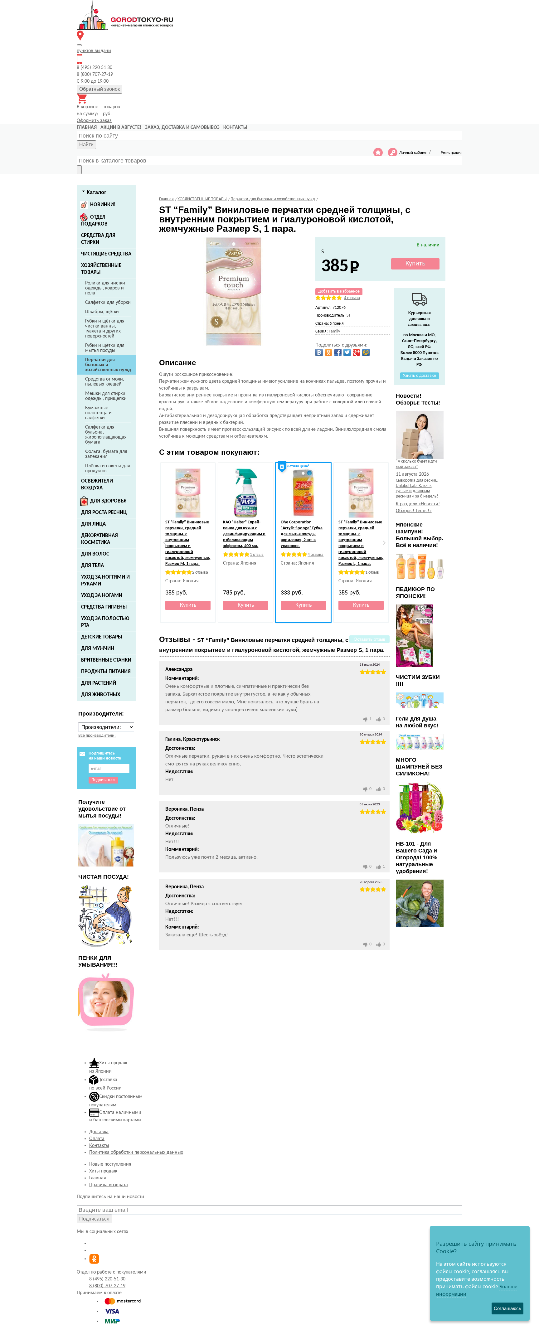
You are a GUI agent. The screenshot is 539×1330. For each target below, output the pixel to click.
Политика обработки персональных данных (136, 1152)
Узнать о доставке (419, 375)
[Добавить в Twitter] (347, 352)
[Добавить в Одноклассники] (328, 352)
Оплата (96, 1138)
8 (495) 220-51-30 (107, 1279)
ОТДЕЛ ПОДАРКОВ (94, 221)
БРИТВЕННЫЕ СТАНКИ (106, 660)
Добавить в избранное (339, 291)
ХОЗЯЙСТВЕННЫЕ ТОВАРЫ (101, 269)
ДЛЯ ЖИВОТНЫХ (100, 694)
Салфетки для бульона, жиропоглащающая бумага (106, 435)
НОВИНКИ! (103, 204)
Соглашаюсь (507, 1308)
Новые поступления (110, 1164)
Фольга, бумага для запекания (106, 454)
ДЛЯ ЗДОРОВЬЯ (108, 501)
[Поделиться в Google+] (356, 352)
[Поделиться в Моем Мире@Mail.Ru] (366, 352)
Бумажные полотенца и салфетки (98, 412)
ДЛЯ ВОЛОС (95, 554)
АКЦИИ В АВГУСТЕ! (120, 127)
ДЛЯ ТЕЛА (92, 565)
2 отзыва (200, 572)
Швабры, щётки (102, 311)
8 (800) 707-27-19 (107, 1286)
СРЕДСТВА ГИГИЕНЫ (104, 607)
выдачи (94, 50)
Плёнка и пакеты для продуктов (107, 468)
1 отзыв (257, 554)
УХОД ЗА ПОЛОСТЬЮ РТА (105, 622)
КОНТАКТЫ (235, 127)
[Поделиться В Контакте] (319, 352)
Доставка (99, 1131)
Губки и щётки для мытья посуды (104, 348)
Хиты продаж (103, 1171)
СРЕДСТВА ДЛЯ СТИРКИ (98, 239)
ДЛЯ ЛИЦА (93, 524)
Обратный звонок (99, 89)
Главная (97, 1178)
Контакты (99, 1145)
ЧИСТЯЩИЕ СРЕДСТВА (106, 254)
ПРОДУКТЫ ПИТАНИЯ (106, 671)
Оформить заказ (94, 120)
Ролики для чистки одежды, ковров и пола (105, 288)
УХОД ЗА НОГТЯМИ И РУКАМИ (105, 581)
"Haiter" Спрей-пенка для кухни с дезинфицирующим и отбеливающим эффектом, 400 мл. (244, 534)
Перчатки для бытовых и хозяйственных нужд (108, 364)
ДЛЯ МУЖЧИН (97, 648)
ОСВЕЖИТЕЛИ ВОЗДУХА (97, 484)
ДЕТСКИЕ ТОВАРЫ (101, 637)
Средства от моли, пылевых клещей (104, 382)
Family (334, 331)
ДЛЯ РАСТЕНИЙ (98, 683)
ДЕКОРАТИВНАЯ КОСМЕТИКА (99, 539)
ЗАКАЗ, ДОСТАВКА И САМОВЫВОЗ (182, 127)
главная (87, 127)
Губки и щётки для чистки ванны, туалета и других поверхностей (104, 329)
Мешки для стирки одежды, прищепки (106, 396)
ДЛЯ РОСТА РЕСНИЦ (104, 512)
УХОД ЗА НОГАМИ (101, 595)
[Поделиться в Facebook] (338, 352)
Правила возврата (108, 1184)
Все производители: (97, 735)
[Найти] (79, 169)
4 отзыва (352, 298)
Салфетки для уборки (108, 302)
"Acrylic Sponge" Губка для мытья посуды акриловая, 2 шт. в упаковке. (302, 534)
